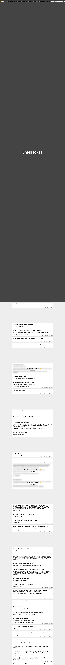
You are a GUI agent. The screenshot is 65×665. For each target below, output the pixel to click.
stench (32, 1)
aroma (11, 1)
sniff (29, 1)
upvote (42, 307)
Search (63, 1)
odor (18, 1)
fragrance (45, 1)
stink (26, 1)
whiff (40, 1)
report (51, 307)
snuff (49, 1)
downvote (46, 307)
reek (15, 1)
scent (7, 1)
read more (40, 428)
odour (22, 1)
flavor (36, 1)
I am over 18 (32, 369)
